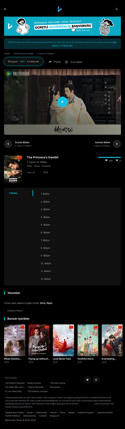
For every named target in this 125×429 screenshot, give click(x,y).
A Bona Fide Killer (36, 387)
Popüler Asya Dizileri (14, 412)
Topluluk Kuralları (105, 412)
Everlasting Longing (108, 359)
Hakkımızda (41, 412)
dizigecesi (54, 415)
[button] (55, 62)
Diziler (7, 53)
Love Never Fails (62, 358)
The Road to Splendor (15, 383)
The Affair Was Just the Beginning (15, 387)
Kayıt (49, 303)
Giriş (42, 303)
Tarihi (29, 166)
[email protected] (86, 403)
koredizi (43, 415)
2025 (6, 362)
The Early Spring (57, 383)
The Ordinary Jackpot (38, 391)
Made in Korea (34, 383)
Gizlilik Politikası (12, 415)
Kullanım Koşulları (86, 412)
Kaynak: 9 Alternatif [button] (24, 61)
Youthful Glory (85, 358)
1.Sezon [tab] (13, 193)
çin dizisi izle (52, 407)
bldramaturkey (29, 415)
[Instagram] (96, 379)
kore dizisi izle (39, 407)
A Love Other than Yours (13, 391)
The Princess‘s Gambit (24, 53)
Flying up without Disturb (38, 359)
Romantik (46, 166)
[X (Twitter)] (87, 379)
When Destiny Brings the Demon (14, 359)
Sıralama (14, 310)
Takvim (53, 412)
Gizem (37, 166)
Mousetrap (55, 387)
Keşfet (30, 412)
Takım (62, 412)
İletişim (71, 412)
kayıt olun (67, 45)
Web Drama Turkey (13, 420)
